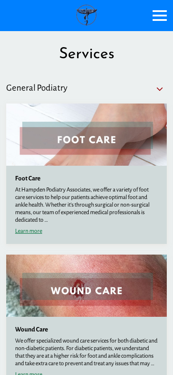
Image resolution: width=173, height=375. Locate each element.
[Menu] (160, 15)
